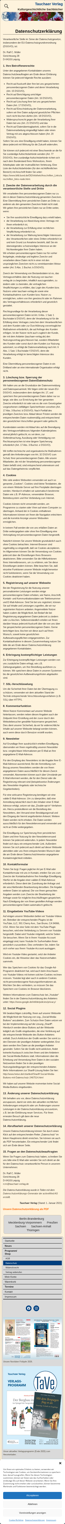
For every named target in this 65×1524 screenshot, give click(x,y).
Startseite (10, 1240)
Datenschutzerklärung (35, 1520)
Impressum (51, 1520)
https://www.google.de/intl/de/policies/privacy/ (32, 1002)
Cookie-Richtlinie (16, 1520)
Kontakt (9, 1291)
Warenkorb (10, 1281)
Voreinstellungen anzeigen (32, 1512)
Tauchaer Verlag (49, 4)
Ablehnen (32, 1504)
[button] (60, 1463)
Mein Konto (10, 1276)
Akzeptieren (32, 1495)
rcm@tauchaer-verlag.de (16, 1184)
